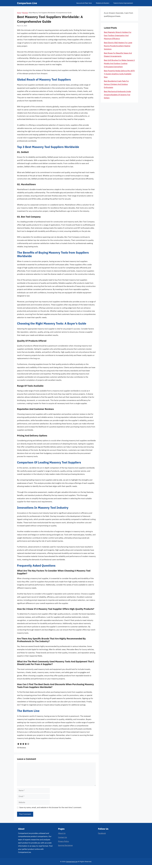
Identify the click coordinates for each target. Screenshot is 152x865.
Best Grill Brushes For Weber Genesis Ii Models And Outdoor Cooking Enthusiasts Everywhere (119, 63)
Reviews (25, 13)
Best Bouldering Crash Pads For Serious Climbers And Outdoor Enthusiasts (116, 84)
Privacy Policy (63, 841)
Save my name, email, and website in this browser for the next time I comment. (50, 807)
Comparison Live (27, 3)
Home (19, 13)
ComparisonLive (71, 862)
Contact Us (62, 837)
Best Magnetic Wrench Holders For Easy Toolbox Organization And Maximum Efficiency (117, 35)
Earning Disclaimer (65, 845)
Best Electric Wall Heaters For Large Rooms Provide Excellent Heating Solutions (118, 45)
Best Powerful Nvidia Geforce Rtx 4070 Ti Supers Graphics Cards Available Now (119, 74)
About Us (61, 833)
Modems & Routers (102, 3)
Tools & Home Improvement (123, 3)
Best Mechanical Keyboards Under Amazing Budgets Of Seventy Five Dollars (117, 94)
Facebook (102, 833)
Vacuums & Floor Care (84, 3)
